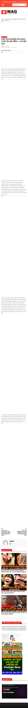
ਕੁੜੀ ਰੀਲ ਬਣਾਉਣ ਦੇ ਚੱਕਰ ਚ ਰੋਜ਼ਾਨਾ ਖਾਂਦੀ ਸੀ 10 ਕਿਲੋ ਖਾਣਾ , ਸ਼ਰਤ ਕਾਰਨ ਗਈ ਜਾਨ (13, 592)
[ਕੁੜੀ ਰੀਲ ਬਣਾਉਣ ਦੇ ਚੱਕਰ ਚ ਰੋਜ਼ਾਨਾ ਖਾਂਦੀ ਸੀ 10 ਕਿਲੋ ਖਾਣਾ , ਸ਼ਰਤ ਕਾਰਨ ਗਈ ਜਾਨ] (14, 582)
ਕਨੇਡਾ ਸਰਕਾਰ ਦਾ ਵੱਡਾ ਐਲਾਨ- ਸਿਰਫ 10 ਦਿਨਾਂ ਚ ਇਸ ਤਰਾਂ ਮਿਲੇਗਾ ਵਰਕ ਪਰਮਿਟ (6, 533)
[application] (14, 691)
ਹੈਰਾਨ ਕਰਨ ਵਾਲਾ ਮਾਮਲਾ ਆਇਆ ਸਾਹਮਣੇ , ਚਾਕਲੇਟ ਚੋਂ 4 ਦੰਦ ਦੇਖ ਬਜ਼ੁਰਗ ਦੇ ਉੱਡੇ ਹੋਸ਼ (13, 613)
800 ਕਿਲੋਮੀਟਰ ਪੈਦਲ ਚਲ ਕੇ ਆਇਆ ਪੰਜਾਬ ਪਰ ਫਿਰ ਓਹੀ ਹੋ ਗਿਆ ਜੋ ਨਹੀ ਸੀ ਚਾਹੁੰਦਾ (22, 533)
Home (2, 19)
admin (7, 46)
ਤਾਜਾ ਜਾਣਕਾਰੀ (7, 19)
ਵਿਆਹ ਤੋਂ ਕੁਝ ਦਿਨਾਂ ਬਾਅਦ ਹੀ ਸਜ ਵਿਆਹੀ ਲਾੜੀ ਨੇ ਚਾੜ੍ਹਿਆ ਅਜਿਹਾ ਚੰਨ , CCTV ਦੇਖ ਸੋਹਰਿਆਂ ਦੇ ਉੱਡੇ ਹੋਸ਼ (13, 571)
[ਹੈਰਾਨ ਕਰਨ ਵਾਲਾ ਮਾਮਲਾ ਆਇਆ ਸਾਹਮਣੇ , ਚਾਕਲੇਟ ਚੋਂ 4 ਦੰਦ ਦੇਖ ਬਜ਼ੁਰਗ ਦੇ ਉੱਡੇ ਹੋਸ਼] (14, 603)
